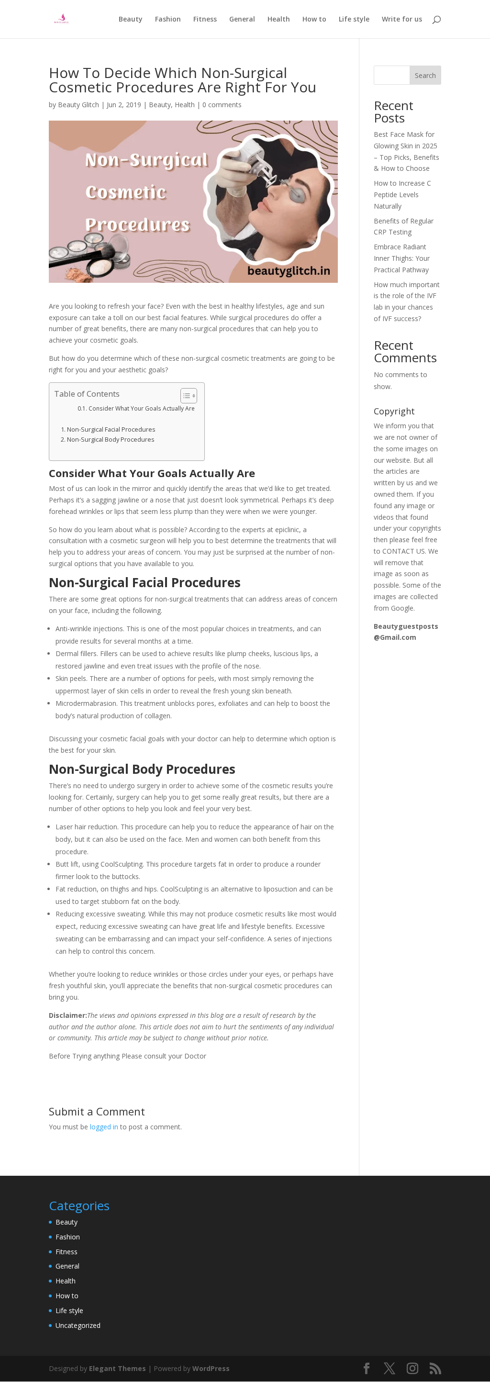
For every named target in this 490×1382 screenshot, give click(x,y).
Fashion (168, 19)
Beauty (131, 19)
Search (425, 75)
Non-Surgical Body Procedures (111, 439)
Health (278, 19)
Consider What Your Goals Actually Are (141, 408)
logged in (104, 1126)
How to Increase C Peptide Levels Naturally (402, 194)
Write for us (402, 19)
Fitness (205, 19)
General (242, 19)
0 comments (222, 104)
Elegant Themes (117, 1368)
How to (314, 19)
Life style (354, 19)
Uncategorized (78, 1325)
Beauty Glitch (78, 104)
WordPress (211, 1368)
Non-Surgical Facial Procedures (111, 429)
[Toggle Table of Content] (184, 396)
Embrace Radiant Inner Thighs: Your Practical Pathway (402, 258)
